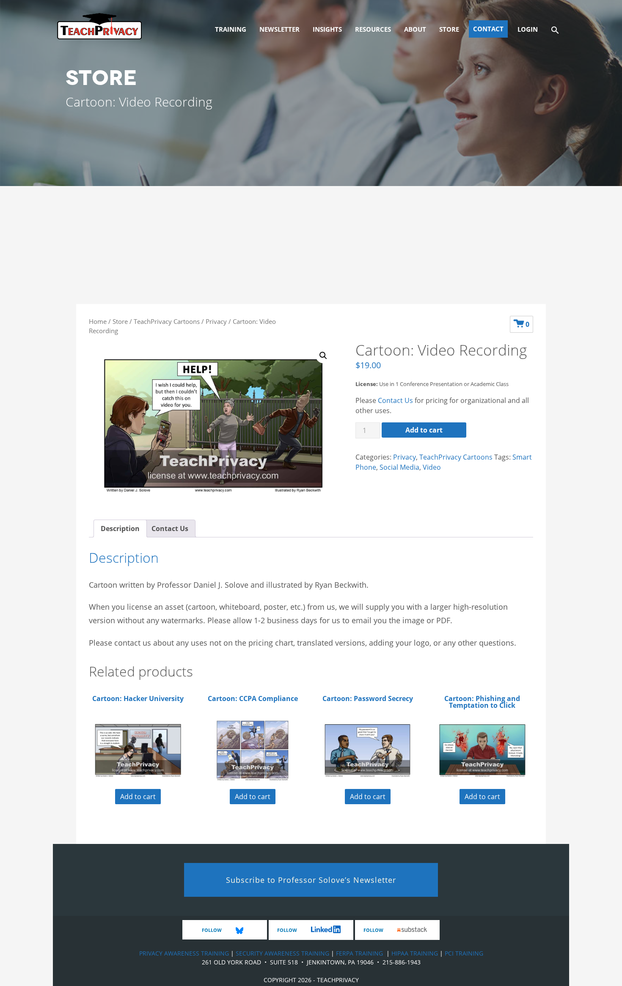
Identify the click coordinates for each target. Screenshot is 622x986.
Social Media (399, 467)
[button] (555, 29)
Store (449, 29)
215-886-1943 (402, 962)
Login (527, 29)
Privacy (216, 321)
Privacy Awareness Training (184, 953)
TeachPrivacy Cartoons (167, 321)
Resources (373, 29)
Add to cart (424, 430)
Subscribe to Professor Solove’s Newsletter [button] (311, 880)
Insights (327, 29)
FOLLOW (212, 930)
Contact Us (395, 400)
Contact (488, 29)
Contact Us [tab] (169, 528)
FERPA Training (359, 953)
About (415, 29)
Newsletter (279, 29)
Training (230, 29)
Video (432, 467)
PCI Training (464, 953)
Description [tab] (120, 528)
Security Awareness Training (282, 953)
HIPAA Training (414, 953)
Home (98, 321)
